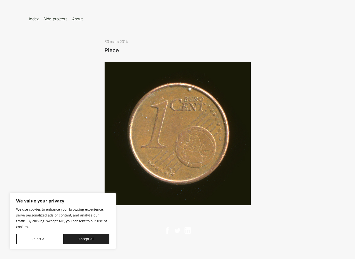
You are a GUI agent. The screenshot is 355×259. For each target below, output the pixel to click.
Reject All (38, 239)
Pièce (112, 50)
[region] (63, 221)
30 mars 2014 (116, 41)
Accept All (86, 239)
